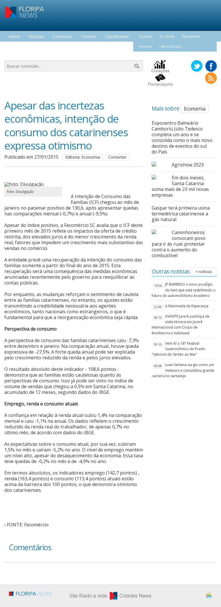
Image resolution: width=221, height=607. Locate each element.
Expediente (191, 36)
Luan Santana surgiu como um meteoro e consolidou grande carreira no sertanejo (183, 370)
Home (14, 36)
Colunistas (62, 36)
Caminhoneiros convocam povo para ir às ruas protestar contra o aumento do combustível (178, 244)
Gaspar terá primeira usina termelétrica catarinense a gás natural (181, 214)
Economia (194, 108)
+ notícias (204, 271)
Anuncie (145, 46)
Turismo (88, 36)
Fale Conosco (170, 46)
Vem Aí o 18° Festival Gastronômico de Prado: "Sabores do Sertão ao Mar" (179, 349)
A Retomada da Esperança (186, 306)
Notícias (36, 36)
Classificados (117, 36)
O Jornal (145, 36)
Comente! (117, 157)
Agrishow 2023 (188, 165)
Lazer (14, 47)
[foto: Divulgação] (33, 184)
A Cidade (167, 36)
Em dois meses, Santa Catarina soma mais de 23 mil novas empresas (180, 186)
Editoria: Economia (82, 157)
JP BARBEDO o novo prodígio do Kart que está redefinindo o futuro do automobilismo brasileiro (184, 290)
